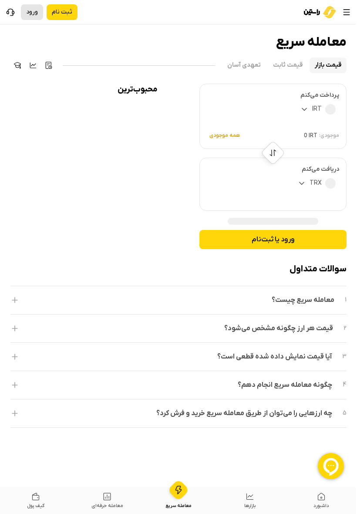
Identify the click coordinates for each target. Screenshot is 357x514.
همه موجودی (224, 135)
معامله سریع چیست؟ (303, 300)
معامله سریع (178, 506)
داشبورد (321, 506)
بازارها (250, 506)
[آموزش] (17, 65)
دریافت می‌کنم (320, 169)
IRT (317, 109)
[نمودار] (33, 65)
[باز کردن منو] (347, 12)
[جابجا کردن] (273, 153)
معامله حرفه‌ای (107, 506)
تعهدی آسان (244, 65)
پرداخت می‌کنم (319, 95)
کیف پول (35, 506)
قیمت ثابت (288, 65)
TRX (316, 183)
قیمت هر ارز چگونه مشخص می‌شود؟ (278, 328)
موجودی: (329, 135)
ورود (32, 12)
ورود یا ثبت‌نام (273, 239)
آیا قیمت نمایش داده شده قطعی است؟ (274, 356)
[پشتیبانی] (10, 12)
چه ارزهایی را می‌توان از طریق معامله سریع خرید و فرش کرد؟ (244, 413)
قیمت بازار (328, 65)
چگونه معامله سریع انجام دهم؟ (285, 385)
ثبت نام (62, 12)
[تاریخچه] (49, 65)
